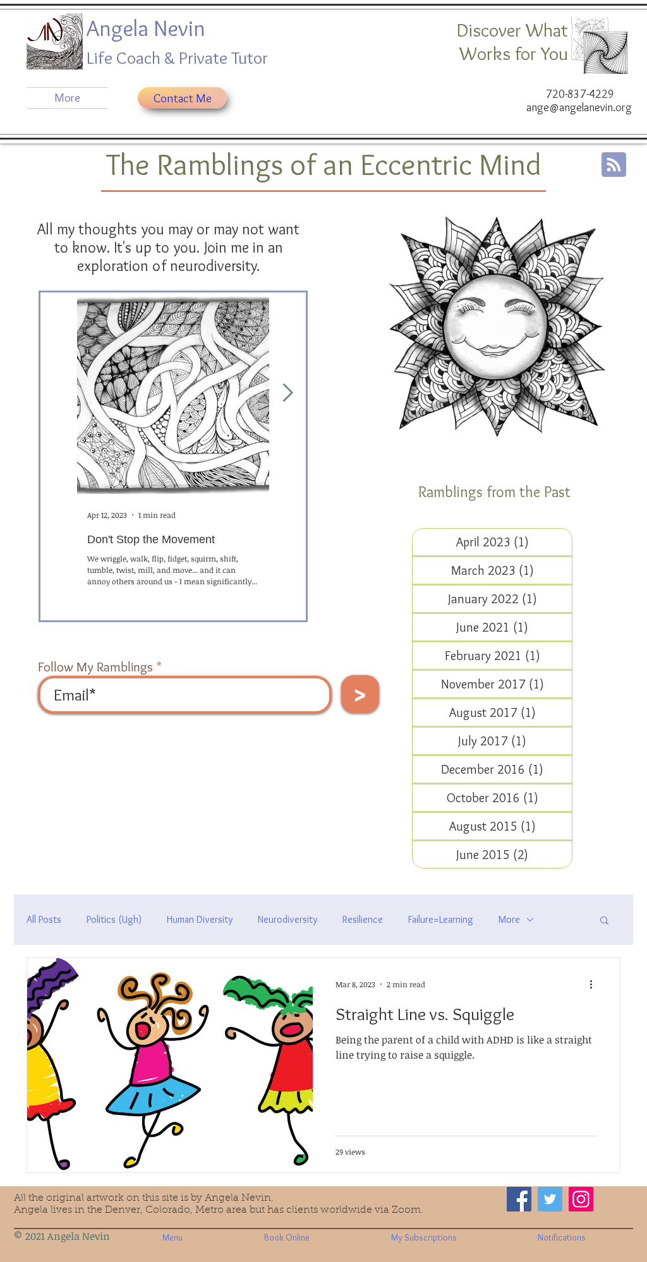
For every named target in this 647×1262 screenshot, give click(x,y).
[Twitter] (550, 1199)
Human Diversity (200, 919)
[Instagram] (581, 1199)
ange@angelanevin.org (579, 107)
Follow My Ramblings (95, 666)
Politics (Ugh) (114, 919)
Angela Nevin (148, 28)
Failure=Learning (440, 919)
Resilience (362, 919)
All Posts (44, 919)
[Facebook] (519, 1199)
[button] (604, 921)
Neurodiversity (287, 919)
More (509, 919)
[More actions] (595, 984)
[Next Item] (287, 393)
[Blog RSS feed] (614, 165)
